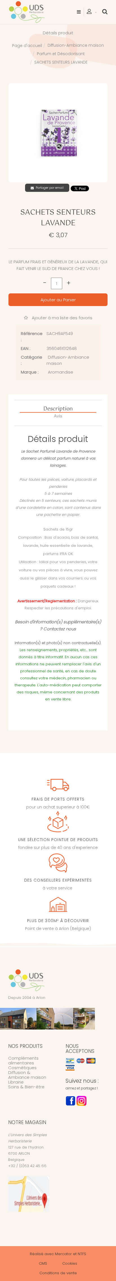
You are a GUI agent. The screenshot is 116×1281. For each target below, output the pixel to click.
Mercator (63, 1254)
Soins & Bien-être (26, 1087)
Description (58, 409)
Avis (58, 416)
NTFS (82, 1254)
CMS (43, 1263)
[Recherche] (105, 11)
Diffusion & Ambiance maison (27, 1074)
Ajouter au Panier (58, 300)
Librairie (16, 1082)
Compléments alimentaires (23, 1060)
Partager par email (50, 187)
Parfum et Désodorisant (61, 54)
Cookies (69, 1263)
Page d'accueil (27, 45)
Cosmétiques (22, 1068)
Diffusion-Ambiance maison (76, 45)
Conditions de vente (58, 1273)
